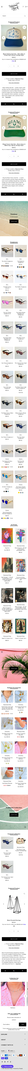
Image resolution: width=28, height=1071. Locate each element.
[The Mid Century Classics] (7, 277)
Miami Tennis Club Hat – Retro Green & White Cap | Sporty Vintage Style (14, 145)
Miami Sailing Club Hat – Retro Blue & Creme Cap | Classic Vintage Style (14, 54)
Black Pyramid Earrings (14, 920)
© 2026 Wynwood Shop (6, 1068)
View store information (14, 82)
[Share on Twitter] (14, 103)
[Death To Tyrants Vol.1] (7, 626)
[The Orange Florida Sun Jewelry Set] (21, 696)
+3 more (11, 713)
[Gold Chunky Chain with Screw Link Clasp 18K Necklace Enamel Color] (7, 696)
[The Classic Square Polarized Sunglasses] (21, 477)
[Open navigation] (4, 6)
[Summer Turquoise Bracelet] (21, 723)
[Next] (24, 37)
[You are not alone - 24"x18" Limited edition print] (21, 565)
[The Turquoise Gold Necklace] (21, 747)
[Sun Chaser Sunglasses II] (7, 353)
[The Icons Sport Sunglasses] (21, 427)
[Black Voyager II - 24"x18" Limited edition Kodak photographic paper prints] (7, 595)
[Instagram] (4, 1062)
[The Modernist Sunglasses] (21, 251)
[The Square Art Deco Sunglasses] (7, 451)
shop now (14, 221)
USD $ (11, 1050)
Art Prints (14, 524)
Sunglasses (14, 242)
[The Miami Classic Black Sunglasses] (7, 403)
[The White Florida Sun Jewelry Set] (7, 723)
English (3, 1050)
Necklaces (12, 1007)
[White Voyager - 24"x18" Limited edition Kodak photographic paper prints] (21, 595)
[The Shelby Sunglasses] (21, 277)
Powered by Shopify (18, 1068)
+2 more (11, 265)
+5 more (11, 518)
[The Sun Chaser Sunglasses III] (7, 302)
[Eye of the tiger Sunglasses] (7, 377)
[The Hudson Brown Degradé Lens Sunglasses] (21, 302)
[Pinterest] (7, 1062)
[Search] (25, 16)
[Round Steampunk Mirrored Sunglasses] (7, 502)
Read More (8, 97)
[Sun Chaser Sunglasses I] (7, 427)
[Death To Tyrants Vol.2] (21, 626)
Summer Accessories (14, 687)
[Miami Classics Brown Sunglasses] (21, 403)
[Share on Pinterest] (22, 103)
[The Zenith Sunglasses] (7, 251)
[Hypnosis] (7, 536)
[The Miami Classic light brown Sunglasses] (21, 377)
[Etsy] (10, 1062)
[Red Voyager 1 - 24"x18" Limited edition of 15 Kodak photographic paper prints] (7, 565)
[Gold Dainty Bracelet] (7, 773)
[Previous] (3, 37)
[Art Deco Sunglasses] (7, 477)
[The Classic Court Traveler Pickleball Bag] (21, 841)
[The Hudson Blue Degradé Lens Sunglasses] (7, 327)
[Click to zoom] (24, 27)
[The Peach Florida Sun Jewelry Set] (21, 773)
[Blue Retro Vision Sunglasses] (21, 327)
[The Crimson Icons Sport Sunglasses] (21, 353)
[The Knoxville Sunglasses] (21, 451)
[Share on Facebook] (5, 103)
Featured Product (14, 22)
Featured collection (14, 834)
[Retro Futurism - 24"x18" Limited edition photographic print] (21, 536)
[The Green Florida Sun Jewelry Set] (7, 747)
